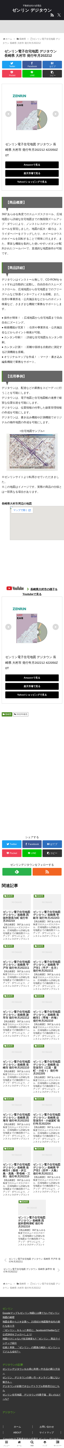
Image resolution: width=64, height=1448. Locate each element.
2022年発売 (21, 714)
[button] (57, 738)
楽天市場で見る (32, 173)
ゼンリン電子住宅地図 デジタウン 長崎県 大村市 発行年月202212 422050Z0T (31, 150)
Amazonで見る (32, 164)
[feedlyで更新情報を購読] (16, 872)
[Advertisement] (32, 800)
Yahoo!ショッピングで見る (32, 181)
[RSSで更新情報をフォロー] (47, 872)
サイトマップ (46, 1432)
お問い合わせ (47, 1426)
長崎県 (8, 714)
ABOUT (17, 1432)
